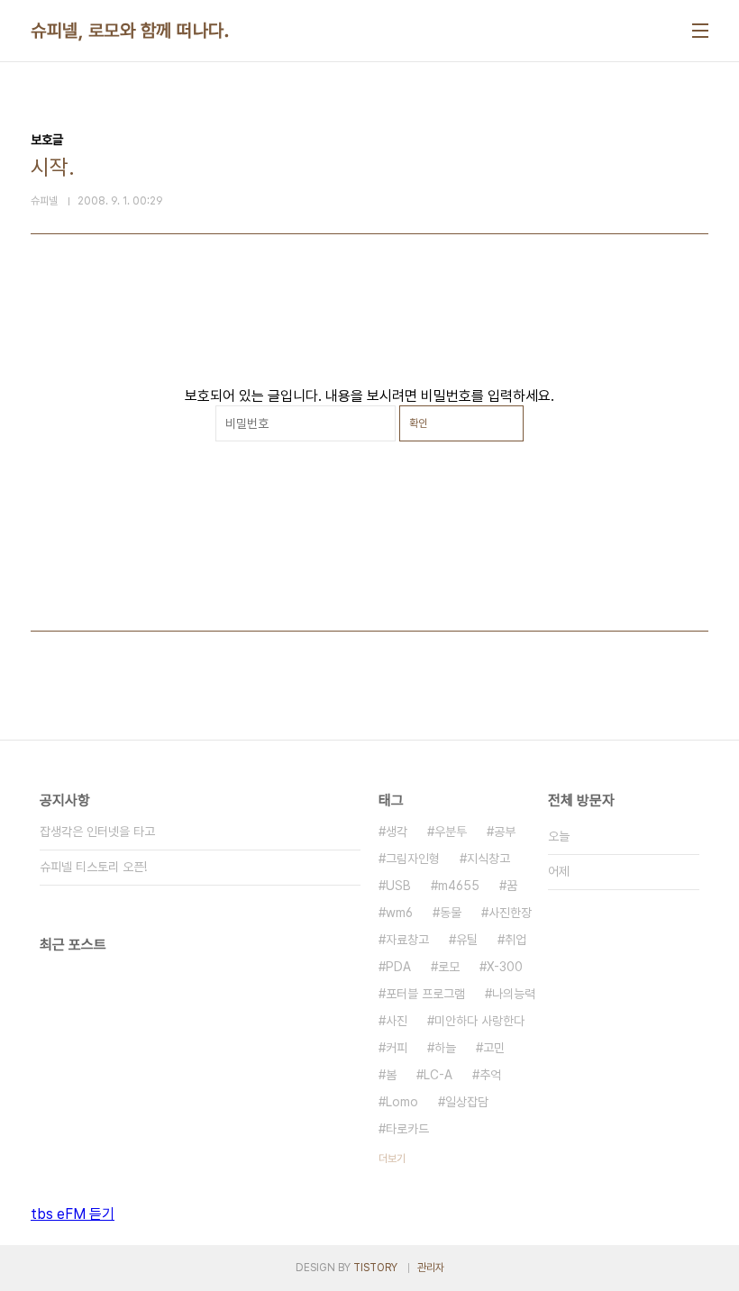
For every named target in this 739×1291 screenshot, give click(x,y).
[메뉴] (700, 30)
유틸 (467, 939)
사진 (396, 1021)
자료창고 (407, 939)
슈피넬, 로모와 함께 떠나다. (130, 30)
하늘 (445, 1048)
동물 (450, 912)
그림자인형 (413, 858)
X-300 (505, 966)
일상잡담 (466, 1102)
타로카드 (407, 1129)
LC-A (438, 1075)
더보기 (392, 1158)
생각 (396, 831)
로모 (449, 966)
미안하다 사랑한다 (479, 1021)
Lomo (402, 1102)
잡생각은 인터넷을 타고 (97, 831)
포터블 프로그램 (425, 993)
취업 (515, 939)
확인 (418, 423)
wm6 (399, 912)
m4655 (458, 885)
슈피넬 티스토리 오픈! (93, 866)
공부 (504, 831)
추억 (490, 1075)
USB (398, 885)
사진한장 (510, 912)
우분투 (450, 831)
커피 (396, 1048)
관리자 (430, 1267)
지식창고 (488, 858)
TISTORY (375, 1267)
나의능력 (513, 993)
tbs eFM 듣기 (72, 1214)
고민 (494, 1048)
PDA (398, 966)
